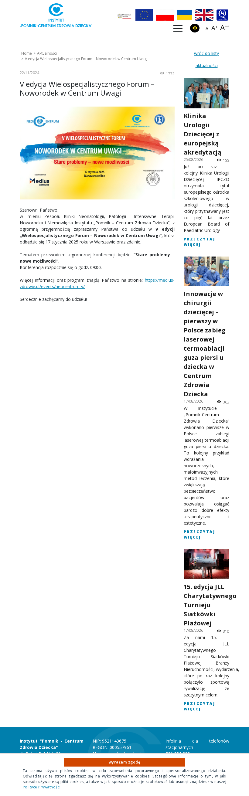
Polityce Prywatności (42, 787)
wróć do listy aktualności (206, 59)
